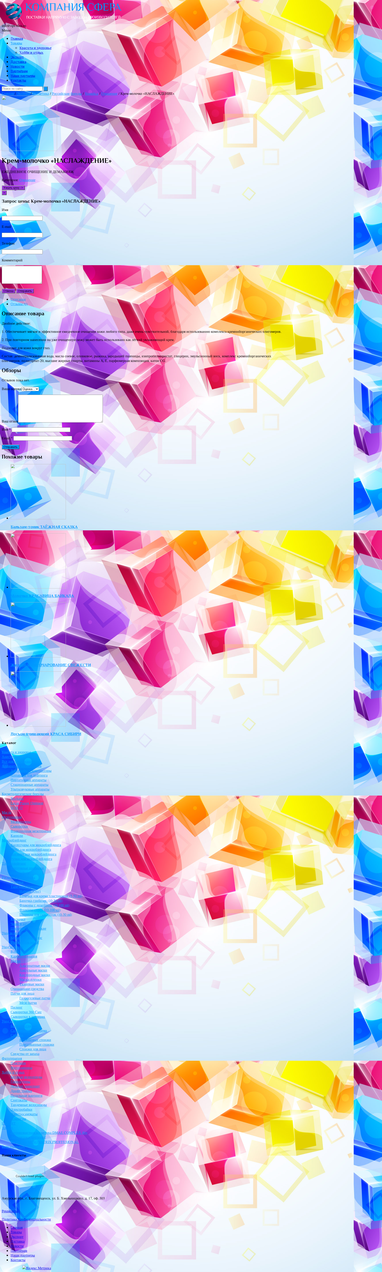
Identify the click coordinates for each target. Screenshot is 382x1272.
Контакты (18, 80)
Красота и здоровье (35, 48)
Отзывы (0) (19, 303)
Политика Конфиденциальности (26, 1219)
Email (7, 438)
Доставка (18, 62)
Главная (17, 39)
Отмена (8, 291)
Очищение (109, 93)
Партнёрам (19, 71)
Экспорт (17, 57)
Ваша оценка (11, 388)
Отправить (25, 291)
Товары (16, 43)
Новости (18, 67)
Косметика (41, 93)
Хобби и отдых (31, 53)
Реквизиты (10, 1211)
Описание (18, 299)
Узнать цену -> (13, 187)
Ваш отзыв (10, 421)
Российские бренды (67, 93)
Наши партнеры (23, 76)
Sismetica (91, 93)
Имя (6, 429)
